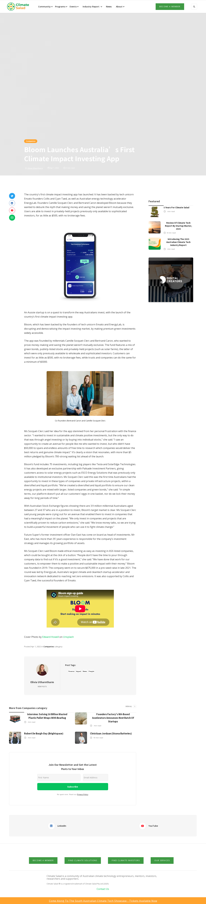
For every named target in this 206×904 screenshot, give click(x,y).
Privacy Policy (82, 794)
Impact (78, 671)
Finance (71, 671)
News (108, 6)
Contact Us (103, 889)
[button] (45, 6)
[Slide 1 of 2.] (171, 280)
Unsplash (68, 637)
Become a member (169, 6)
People (91, 671)
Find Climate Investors (126, 860)
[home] (19, 6)
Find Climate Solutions (82, 860)
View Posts (42, 686)
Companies (30, 141)
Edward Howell (50, 637)
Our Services (162, 860)
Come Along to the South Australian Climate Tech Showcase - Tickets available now (103, 900)
